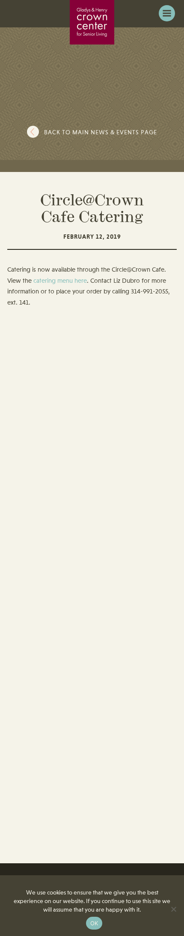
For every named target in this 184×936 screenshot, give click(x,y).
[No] (173, 909)
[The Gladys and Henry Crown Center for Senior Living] (92, 22)
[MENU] (167, 13)
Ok (94, 923)
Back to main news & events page (100, 133)
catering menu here (60, 281)
